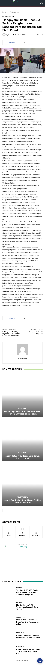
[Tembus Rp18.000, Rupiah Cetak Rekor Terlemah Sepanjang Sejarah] (22, 395)
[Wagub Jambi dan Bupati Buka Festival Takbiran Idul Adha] (22, 484)
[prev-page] (3, 510)
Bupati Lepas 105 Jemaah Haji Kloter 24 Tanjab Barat (28, 637)
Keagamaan (20, 633)
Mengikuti (22, 528)
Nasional (22, 408)
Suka (9, 528)
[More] (30, 42)
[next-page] (7, 510)
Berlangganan (36, 528)
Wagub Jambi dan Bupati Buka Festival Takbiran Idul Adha (22, 501)
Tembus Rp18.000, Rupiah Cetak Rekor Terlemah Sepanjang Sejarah (22, 412)
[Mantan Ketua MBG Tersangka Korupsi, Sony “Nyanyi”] (22, 439)
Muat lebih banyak (22, 660)
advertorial (22, 497)
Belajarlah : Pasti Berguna (36, 333)
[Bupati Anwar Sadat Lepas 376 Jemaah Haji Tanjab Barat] (8, 650)
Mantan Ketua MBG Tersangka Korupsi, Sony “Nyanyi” (22, 457)
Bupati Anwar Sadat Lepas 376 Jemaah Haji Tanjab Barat (28, 651)
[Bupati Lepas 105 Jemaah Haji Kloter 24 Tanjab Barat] (8, 636)
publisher (12, 35)
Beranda (5, 12)
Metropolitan (14, 12)
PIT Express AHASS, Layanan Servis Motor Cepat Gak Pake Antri (11, 333)
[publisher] (4, 34)
